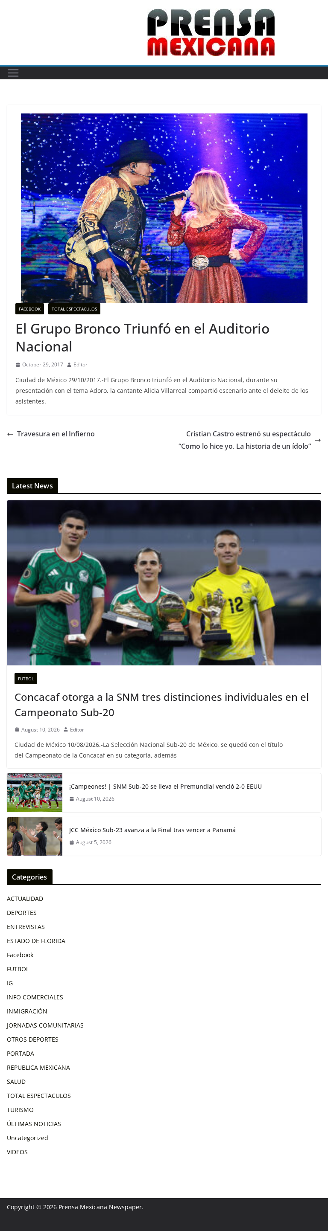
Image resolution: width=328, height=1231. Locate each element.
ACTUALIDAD (25, 898)
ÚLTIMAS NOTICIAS (34, 1124)
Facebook (30, 309)
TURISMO (20, 1110)
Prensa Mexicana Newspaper (100, 1207)
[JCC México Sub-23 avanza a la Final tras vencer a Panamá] (34, 836)
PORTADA (20, 1053)
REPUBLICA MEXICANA (38, 1067)
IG (10, 983)
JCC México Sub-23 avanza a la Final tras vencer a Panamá (152, 830)
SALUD (16, 1081)
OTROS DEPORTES (33, 1039)
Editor (80, 364)
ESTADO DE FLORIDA (36, 941)
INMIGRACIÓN (27, 1011)
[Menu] (13, 73)
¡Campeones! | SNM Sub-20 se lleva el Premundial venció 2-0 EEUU (165, 786)
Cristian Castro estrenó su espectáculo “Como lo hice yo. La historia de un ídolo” (245, 440)
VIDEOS (17, 1152)
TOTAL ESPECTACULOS (74, 309)
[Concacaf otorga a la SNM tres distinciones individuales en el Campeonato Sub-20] (164, 582)
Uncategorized (27, 1138)
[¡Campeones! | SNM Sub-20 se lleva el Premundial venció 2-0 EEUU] (34, 792)
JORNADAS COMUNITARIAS (45, 1025)
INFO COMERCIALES (35, 997)
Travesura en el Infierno (56, 433)
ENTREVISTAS (26, 927)
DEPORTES (22, 913)
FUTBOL (26, 679)
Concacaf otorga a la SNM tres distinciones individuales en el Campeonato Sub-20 (162, 704)
